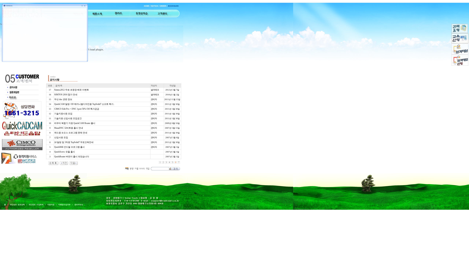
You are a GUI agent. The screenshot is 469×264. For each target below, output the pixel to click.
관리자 (154, 99)
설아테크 (155, 90)
